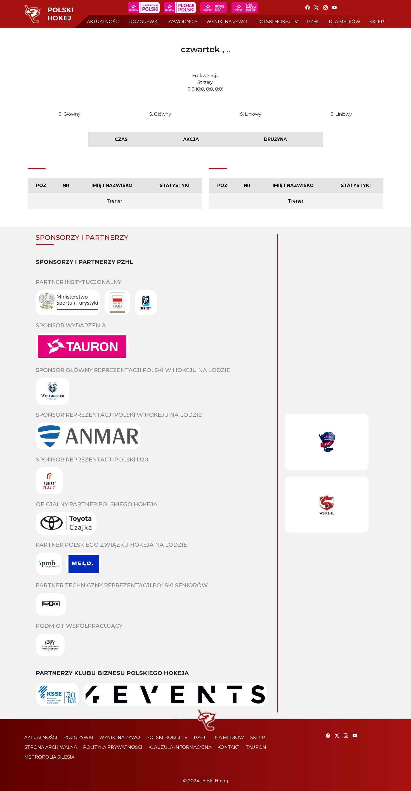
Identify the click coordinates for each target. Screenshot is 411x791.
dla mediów (344, 21)
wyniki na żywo (226, 21)
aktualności (103, 21)
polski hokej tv (277, 21)
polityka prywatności (112, 747)
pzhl (313, 21)
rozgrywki (144, 21)
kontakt (229, 747)
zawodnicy (182, 21)
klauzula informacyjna (179, 747)
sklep (376, 21)
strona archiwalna (50, 747)
